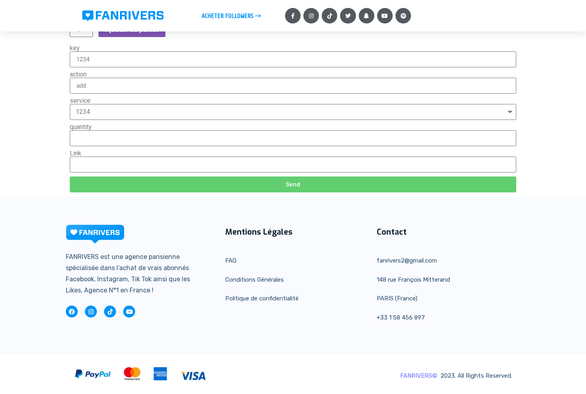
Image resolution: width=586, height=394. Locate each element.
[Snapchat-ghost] (366, 16)
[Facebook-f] (293, 16)
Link (75, 153)
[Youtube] (385, 16)
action (78, 74)
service (80, 101)
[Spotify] (403, 16)
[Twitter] (348, 16)
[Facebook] (72, 312)
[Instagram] (311, 16)
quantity (81, 127)
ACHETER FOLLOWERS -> (231, 16)
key (75, 48)
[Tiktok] (329, 16)
